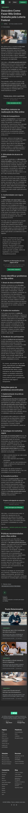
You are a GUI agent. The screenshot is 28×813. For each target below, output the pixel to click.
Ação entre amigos (6, 782)
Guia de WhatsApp (19, 761)
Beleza (3, 790)
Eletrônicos (4, 772)
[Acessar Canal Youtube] (14, 805)
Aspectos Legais (19, 787)
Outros (3, 786)
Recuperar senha (19, 738)
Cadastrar (17, 736)
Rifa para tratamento (6, 761)
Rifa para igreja (5, 757)
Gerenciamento (18, 776)
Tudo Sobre (18, 774)
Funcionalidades (19, 732)
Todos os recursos (19, 763)
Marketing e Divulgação (18, 779)
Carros (3, 776)
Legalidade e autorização (5, 740)
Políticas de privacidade (5, 746)
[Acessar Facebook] (11, 805)
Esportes (4, 774)
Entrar (16, 734)
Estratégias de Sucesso (18, 784)
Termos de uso (5, 743)
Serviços (4, 780)
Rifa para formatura (6, 763)
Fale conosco (5, 738)
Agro (3, 794)
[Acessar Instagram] (16, 805)
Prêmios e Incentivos (20, 782)
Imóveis (3, 792)
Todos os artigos (19, 772)
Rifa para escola (6, 759)
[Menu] (9, 2)
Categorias (4, 734)
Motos (3, 778)
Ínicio (3, 732)
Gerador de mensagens (17, 758)
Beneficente (5, 784)
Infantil (3, 788)
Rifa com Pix (5, 755)
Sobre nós (4, 736)
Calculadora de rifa (19, 755)
